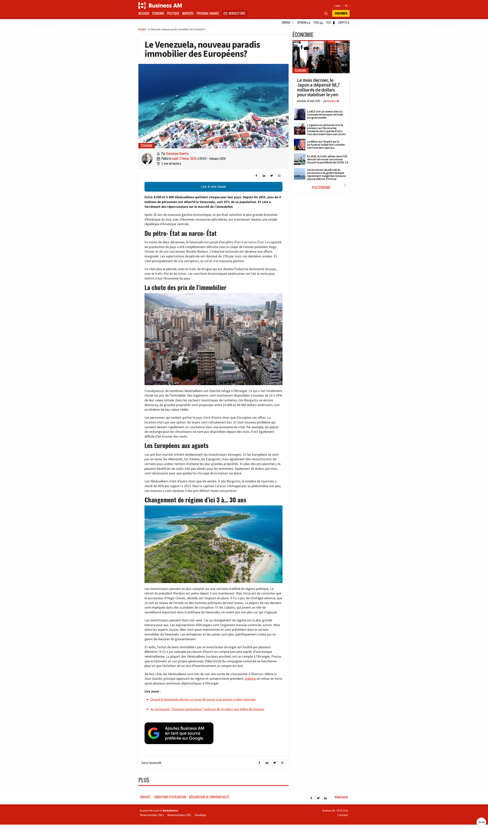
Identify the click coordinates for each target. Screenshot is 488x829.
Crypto (344, 22)
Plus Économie (330, 186)
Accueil (141, 29)
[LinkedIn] (325, 797)
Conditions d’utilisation (170, 797)
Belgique (143, 13)
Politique (173, 13)
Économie (158, 13)
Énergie (288, 22)
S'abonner (341, 13)
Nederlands (341, 797)
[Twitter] (318, 797)
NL (347, 5)
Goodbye (200, 815)
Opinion (303, 22)
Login (337, 5)
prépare (250, 678)
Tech (318, 22)
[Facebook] (311, 797)
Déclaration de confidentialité (209, 797)
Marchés (187, 13)
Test (331, 22)
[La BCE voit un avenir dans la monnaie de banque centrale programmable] (299, 111)
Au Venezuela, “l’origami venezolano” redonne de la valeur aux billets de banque (207, 709)
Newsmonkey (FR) (179, 815)
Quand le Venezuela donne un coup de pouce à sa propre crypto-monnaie (203, 699)
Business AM (333, 101)
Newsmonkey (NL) (152, 815)
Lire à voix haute (213, 187)
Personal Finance (208, 13)
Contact (145, 797)
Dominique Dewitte (177, 153)
